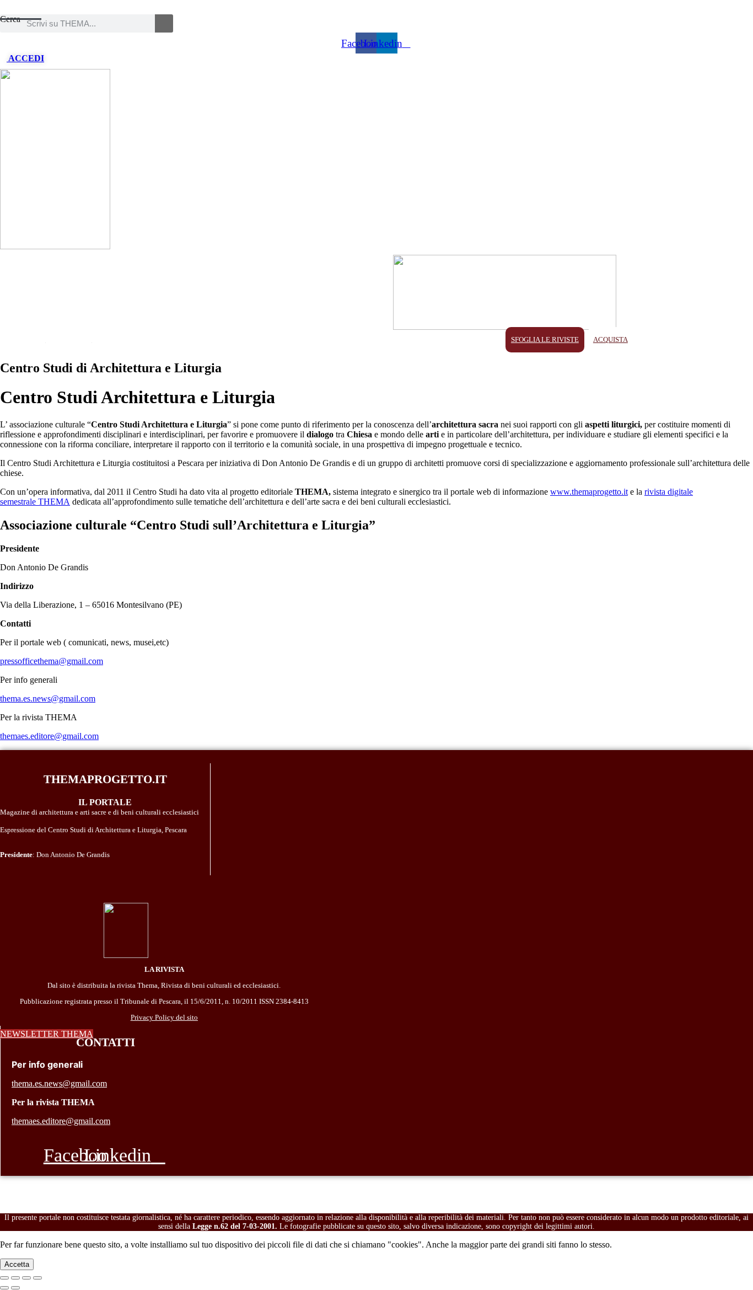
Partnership (69, 339)
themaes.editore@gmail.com (49, 736)
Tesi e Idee (350, 339)
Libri (428, 339)
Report (394, 339)
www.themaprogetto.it (589, 491)
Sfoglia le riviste (545, 339)
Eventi (307, 339)
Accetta (16, 1264)
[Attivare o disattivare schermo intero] (26, 1278)
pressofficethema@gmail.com (51, 661)
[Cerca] (164, 23)
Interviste (469, 339)
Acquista (610, 339)
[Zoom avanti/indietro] (37, 1278)
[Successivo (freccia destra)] (15, 1287)
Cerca (10, 19)
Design (181, 339)
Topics (272, 339)
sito (191, 1017)
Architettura (130, 339)
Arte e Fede (227, 339)
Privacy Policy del (158, 1017)
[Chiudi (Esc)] (4, 1278)
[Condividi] (15, 1278)
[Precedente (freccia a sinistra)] (4, 1287)
